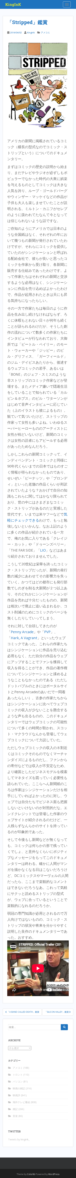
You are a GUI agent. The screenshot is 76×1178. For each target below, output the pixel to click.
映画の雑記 (19, 1088)
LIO (43, 550)
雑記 (15, 1109)
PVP (47, 631)
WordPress (53, 1174)
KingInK (13, 4)
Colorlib (31, 1174)
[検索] (64, 1027)
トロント (18, 1074)
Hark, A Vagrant (24, 637)
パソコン (18, 1081)
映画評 (16, 1095)
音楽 (15, 1116)
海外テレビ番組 (21, 1102)
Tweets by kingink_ (19, 1139)
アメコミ (45, 32)
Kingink (31, 32)
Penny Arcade (22, 631)
